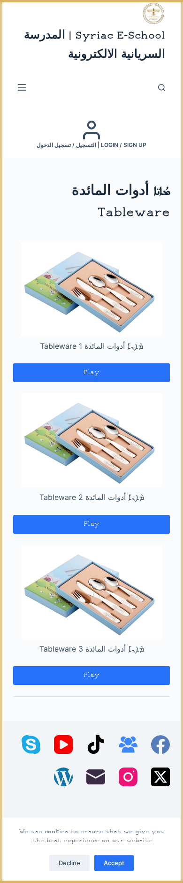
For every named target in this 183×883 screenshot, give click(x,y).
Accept (114, 863)
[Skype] (31, 744)
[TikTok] (95, 744)
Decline (69, 863)
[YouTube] (63, 744)
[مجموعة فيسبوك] (128, 744)
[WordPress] (63, 777)
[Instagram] (128, 777)
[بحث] (161, 87)
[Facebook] (160, 744)
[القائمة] (22, 87)
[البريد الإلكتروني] (95, 777)
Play (91, 372)
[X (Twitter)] (160, 777)
